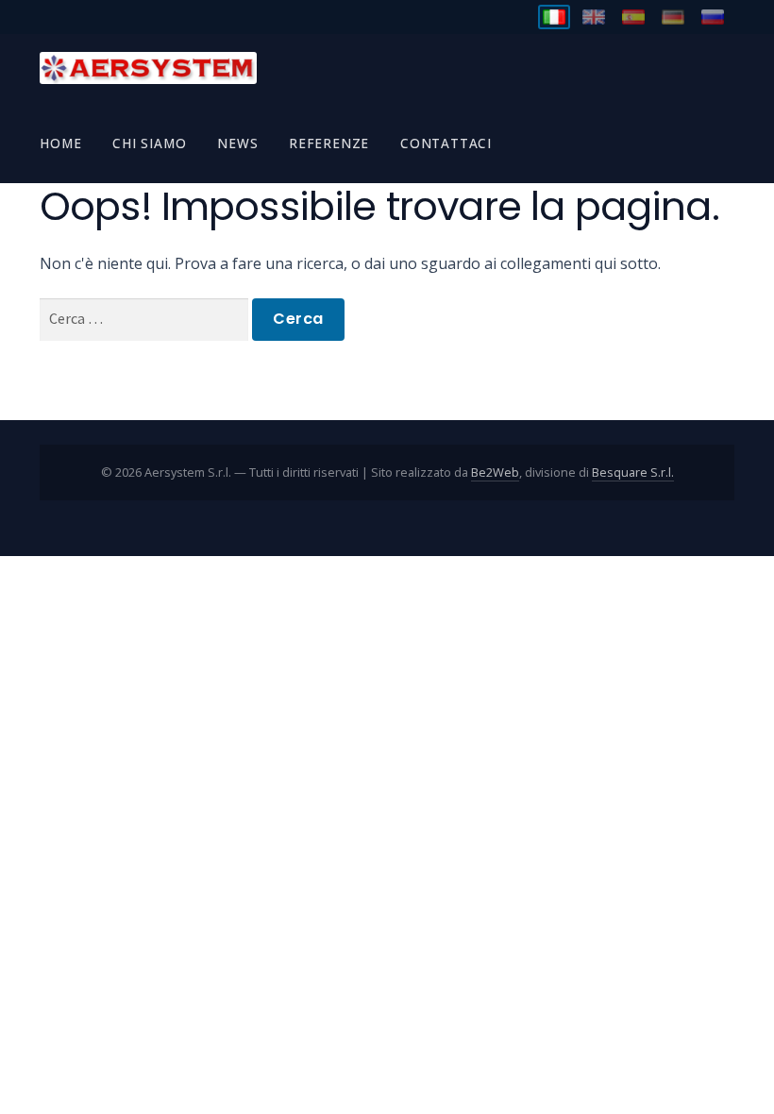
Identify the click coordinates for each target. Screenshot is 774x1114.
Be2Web (495, 472)
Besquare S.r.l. (633, 472)
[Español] (633, 17)
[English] (594, 17)
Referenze (329, 143)
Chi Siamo (149, 143)
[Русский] (713, 17)
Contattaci (446, 143)
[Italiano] (554, 17)
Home (60, 143)
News (237, 143)
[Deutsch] (673, 17)
